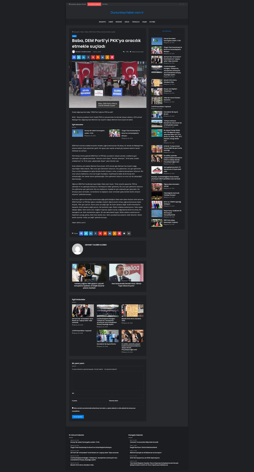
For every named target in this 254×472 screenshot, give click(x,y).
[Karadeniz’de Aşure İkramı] (108, 336)
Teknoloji (135, 22)
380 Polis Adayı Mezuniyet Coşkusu (171, 221)
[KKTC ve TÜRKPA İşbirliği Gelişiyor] (156, 204)
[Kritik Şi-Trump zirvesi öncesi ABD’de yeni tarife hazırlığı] (156, 149)
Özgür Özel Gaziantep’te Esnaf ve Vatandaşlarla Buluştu (131, 133)
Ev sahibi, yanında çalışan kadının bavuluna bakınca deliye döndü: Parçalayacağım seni (131, 347)
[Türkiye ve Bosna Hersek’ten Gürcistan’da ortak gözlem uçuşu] (156, 123)
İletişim (152, 22)
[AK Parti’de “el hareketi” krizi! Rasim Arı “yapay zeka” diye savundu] (83, 310)
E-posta (75, 400)
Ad (73, 393)
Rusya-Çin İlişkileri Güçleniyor (170, 90)
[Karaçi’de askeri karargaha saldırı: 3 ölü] (77, 133)
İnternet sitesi (113, 400)
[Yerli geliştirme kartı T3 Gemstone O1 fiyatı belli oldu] (156, 170)
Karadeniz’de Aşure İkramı (106, 344)
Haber (111, 22)
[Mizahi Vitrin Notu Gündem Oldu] (132, 310)
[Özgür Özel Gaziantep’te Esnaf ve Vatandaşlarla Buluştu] (114, 133)
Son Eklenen (166, 31)
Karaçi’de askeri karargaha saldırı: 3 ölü (172, 40)
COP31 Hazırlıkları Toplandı (81, 331)
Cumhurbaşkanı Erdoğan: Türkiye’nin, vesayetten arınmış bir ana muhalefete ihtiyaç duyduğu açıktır (107, 321)
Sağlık (127, 22)
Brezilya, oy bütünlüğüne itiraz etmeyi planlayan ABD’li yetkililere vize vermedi (165, 178)
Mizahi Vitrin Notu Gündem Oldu (131, 320)
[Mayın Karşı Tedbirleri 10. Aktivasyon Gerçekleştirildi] (156, 213)
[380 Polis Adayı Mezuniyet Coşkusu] (156, 223)
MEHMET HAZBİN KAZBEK (83, 51)
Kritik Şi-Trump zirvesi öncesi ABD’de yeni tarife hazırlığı (173, 148)
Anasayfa (102, 22)
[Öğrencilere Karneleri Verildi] (156, 187)
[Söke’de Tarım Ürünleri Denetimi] (156, 100)
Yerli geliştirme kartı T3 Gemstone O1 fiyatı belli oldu (172, 169)
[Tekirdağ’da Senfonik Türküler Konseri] (156, 195)
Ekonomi (119, 22)
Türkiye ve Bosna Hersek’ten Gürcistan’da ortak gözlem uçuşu (173, 123)
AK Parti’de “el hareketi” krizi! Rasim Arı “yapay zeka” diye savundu (122, 4)
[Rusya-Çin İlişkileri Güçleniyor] (156, 91)
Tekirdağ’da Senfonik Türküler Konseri (171, 194)
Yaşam (144, 22)
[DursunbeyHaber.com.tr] (127, 12)
